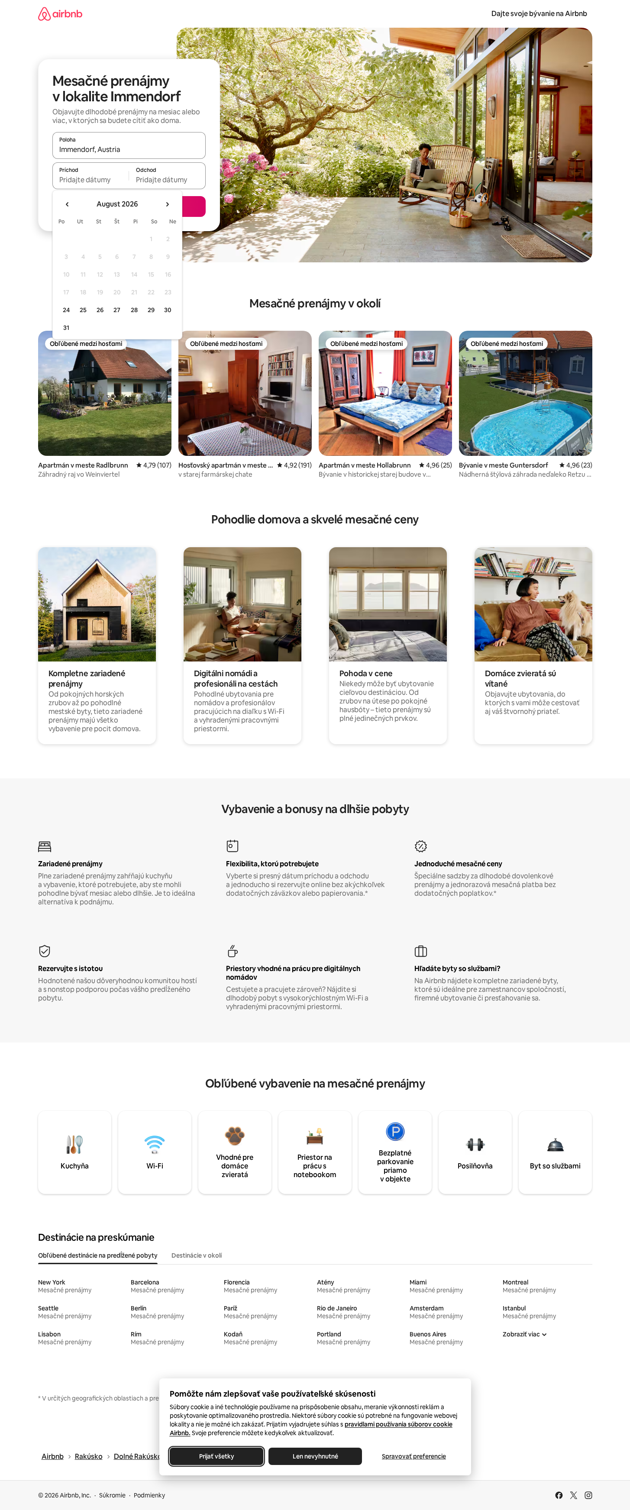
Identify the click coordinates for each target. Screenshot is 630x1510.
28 (134, 310)
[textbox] (90, 179)
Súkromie (112, 1495)
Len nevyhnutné (315, 1456)
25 (83, 310)
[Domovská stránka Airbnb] (60, 13)
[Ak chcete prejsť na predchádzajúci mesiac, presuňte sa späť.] (67, 204)
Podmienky (149, 1495)
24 (66, 310)
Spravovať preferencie (414, 1456)
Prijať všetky (216, 1456)
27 (116, 310)
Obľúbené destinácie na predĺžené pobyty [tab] (98, 1255)
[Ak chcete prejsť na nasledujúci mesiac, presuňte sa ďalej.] (167, 204)
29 (151, 310)
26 (100, 310)
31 (66, 328)
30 (167, 310)
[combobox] (129, 149)
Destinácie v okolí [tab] (196, 1255)
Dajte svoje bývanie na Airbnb (539, 13)
